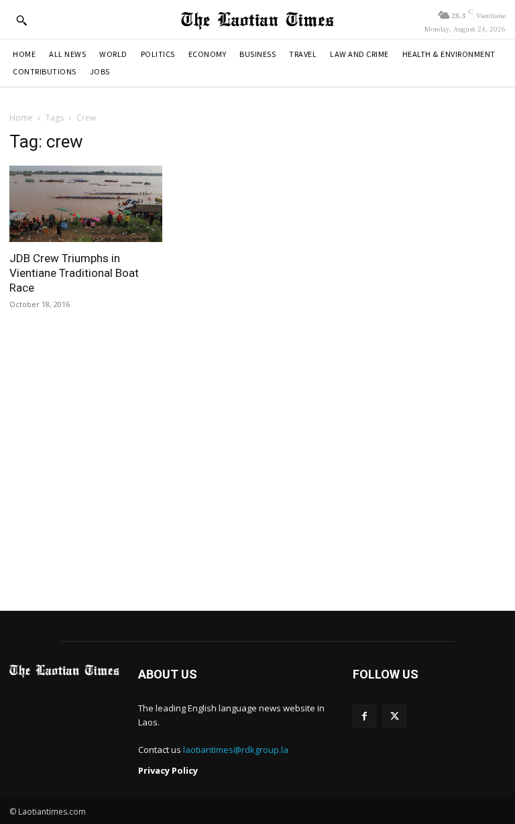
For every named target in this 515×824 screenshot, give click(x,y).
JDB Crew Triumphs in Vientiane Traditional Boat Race (74, 272)
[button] (21, 20)
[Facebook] (364, 716)
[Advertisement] (257, 471)
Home (21, 117)
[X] (394, 716)
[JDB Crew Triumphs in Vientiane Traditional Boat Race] (85, 204)
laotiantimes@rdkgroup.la (235, 750)
